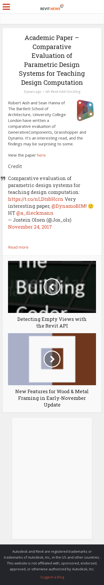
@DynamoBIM (68, 206)
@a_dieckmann (35, 213)
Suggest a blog (52, 577)
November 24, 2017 (30, 227)
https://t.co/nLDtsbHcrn (35, 199)
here (41, 155)
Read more (18, 247)
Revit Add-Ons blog (65, 92)
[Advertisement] (52, 481)
